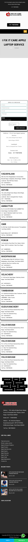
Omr (23, 379)
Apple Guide (4, 457)
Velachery (8, 382)
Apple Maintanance (5, 459)
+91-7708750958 (13, 25)
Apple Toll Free (4, 455)
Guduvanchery (8, 389)
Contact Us (4, 461)
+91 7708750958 (14, 7)
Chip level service (5, 441)
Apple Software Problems (7, 445)
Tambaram (5, 386)
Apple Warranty (5, 453)
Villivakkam (20, 389)
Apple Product (4, 447)
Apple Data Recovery (6, 449)
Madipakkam (19, 382)
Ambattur (23, 386)
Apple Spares (4, 451)
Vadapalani (7, 379)
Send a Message (20, 128)
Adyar (16, 379)
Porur (14, 386)
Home (10, 48)
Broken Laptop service (6, 443)
